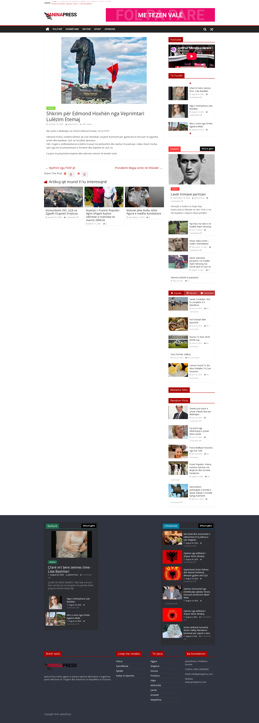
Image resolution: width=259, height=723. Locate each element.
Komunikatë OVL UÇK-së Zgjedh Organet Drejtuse (62, 211)
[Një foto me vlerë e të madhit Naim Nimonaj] (178, 222)
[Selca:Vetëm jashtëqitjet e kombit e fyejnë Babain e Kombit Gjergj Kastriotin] (178, 485)
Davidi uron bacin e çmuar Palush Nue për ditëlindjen (200, 411)
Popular (178, 292)
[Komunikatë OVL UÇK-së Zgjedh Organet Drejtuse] (63, 188)
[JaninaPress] (47, 29)
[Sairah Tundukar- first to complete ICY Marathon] (178, 297)
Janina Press (72, 124)
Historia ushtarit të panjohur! (184, 277)
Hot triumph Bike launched (197, 321)
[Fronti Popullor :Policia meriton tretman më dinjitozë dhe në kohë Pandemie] (178, 463)
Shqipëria (154, 666)
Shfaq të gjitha (207, 148)
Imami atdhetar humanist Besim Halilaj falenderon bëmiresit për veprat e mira (197, 630)
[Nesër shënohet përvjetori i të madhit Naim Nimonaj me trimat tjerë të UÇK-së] (178, 256)
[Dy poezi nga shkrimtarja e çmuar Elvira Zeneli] (178, 426)
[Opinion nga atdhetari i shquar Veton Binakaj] (172, 551)
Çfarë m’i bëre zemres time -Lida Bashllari (71, 2)
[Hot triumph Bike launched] (178, 317)
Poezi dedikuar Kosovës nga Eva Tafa (201, 449)
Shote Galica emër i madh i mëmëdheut (198, 242)
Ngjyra (153, 661)
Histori (86, 29)
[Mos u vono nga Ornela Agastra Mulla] (178, 105)
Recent (193, 292)
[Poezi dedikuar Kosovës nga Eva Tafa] (178, 446)
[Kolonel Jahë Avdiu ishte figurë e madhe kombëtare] (144, 188)
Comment (209, 292)
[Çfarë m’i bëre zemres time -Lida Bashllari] (71, 532)
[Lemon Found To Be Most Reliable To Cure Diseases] (178, 363)
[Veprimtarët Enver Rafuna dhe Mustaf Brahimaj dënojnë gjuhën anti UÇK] (172, 568)
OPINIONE (110, 29)
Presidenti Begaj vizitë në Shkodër (138, 168)
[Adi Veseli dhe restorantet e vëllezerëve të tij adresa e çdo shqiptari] (172, 532)
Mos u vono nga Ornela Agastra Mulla (200, 107)
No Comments (193, 357)
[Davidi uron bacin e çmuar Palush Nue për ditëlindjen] (178, 407)
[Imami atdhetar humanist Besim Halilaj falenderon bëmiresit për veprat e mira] (172, 625)
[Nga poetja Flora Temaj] (178, 123)
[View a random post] (211, 29)
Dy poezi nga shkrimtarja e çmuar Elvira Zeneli (199, 431)
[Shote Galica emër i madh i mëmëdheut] (178, 239)
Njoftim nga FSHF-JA (60, 168)
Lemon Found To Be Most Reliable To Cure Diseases (200, 368)
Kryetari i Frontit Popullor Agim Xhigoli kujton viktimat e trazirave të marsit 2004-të (103, 215)
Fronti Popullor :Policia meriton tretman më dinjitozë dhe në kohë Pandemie (200, 469)
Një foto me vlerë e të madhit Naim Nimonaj (200, 225)
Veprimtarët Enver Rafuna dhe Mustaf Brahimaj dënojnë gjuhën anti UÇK (196, 572)
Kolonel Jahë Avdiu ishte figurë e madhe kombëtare (144, 211)
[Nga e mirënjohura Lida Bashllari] (178, 88)
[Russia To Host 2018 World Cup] (178, 334)
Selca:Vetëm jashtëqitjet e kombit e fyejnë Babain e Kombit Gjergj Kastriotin (200, 491)
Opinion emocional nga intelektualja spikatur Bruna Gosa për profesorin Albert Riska (197, 593)
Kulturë (52, 562)
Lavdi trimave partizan (188, 194)
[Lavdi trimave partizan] (191, 155)
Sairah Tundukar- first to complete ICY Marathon (199, 302)
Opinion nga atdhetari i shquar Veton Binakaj (195, 555)
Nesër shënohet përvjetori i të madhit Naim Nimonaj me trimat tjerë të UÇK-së (200, 262)
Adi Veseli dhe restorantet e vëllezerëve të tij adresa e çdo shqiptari (197, 537)
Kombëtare (72, 29)
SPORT (97, 29)
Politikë (57, 29)
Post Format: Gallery (181, 354)
